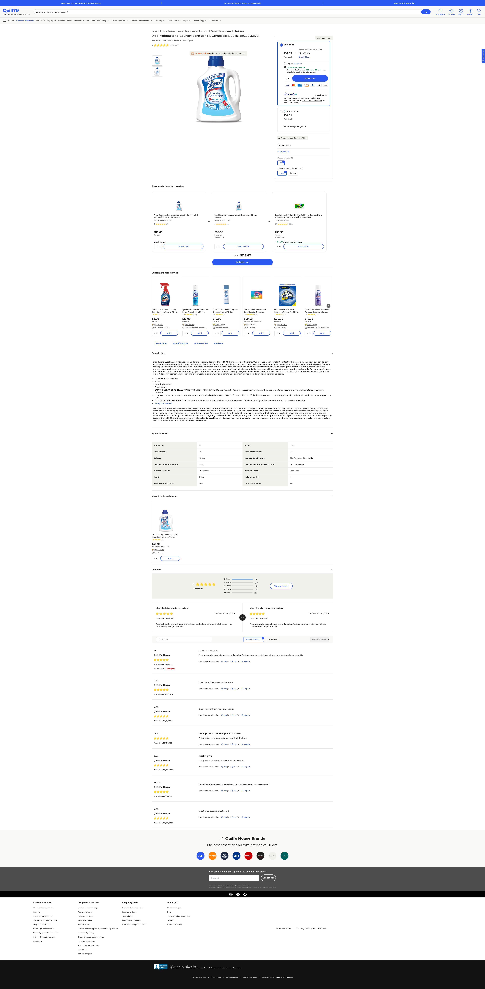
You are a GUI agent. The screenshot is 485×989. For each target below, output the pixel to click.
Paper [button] (185, 21)
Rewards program (85, 912)
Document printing (86, 933)
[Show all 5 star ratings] (242, 579)
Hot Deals (40, 21)
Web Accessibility (174, 924)
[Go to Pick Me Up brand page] (225, 856)
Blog (169, 912)
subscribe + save (81, 21)
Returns (36, 912)
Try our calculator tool (312, 100)
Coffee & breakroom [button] (140, 21)
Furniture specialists (86, 941)
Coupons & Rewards (25, 21)
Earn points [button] (324, 38)
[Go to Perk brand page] (237, 856)
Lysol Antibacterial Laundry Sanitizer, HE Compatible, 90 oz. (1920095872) (176, 216)
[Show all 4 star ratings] (242, 582)
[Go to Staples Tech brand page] (260, 856)
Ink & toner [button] (173, 21)
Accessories (201, 343)
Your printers (127, 916)
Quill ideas (82, 949)
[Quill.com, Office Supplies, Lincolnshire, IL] (160, 967)
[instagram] (231, 894)
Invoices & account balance (45, 920)
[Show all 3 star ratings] (242, 585)
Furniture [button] (214, 21)
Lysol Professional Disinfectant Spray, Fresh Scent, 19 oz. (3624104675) (195, 310)
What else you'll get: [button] (294, 126)
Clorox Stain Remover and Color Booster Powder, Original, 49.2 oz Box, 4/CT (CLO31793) (255, 310)
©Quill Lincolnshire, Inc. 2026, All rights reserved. (186, 968)
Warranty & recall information (45, 933)
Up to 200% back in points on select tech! (242, 3)
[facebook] (245, 894)
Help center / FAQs (41, 924)
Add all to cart (242, 262)
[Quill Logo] (11, 10)
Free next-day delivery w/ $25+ (294, 138)
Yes (225, 661)
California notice (232, 977)
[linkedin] (238, 894)
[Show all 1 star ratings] (242, 592)
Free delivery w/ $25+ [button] (161, 328)
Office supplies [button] (118, 21)
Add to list (284, 152)
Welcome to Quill (174, 908)
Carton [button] (293, 173)
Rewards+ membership (88, 908)
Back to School (65, 21)
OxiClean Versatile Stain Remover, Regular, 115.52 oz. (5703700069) (286, 310)
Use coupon (268, 878)
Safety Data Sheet (163, 403)
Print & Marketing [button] (98, 21)
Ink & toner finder (129, 912)
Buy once (289, 44)
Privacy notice (216, 977)
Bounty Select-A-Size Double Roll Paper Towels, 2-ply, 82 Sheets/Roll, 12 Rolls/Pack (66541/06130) (298, 216)
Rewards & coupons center (134, 924)
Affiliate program (85, 954)
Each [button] (282, 173)
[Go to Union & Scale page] (272, 856)
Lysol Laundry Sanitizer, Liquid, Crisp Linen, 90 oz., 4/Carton (235, 216)
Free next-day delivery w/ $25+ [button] (196, 328)
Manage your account (42, 916)
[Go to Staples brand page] (248, 856)
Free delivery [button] (250, 328)
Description (160, 343)
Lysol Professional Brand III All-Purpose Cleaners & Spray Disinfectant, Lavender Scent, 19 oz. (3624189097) (318, 310)
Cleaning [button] (158, 21)
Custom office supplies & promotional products (98, 929)
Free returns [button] (285, 145)
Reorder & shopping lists (132, 908)
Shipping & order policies (44, 929)
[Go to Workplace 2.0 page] (284, 856)
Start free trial (321, 95)
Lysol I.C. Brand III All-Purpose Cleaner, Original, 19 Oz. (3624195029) (225, 310)
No (235, 661)
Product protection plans (88, 945)
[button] (426, 11)
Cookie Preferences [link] (250, 977)
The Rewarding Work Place (178, 916)
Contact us (38, 941)
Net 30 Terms (84, 924)
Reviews (218, 343)
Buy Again (51, 21)
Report (247, 661)
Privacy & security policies (44, 937)
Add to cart (310, 78)
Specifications (180, 343)
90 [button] (281, 163)
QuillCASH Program (86, 916)
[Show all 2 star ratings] (242, 589)
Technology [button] (199, 21)
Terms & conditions (199, 977)
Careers (170, 920)
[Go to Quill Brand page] (201, 856)
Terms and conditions (230, 885)
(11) (256, 579)
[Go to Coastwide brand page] (213, 856)
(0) (256, 582)
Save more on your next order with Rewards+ (80, 3)
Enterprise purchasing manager (91, 937)
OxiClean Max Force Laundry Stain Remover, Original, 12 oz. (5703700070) (164, 310)
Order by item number (131, 920)
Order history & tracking (43, 908)
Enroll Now (304, 57)
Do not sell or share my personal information (277, 977)
